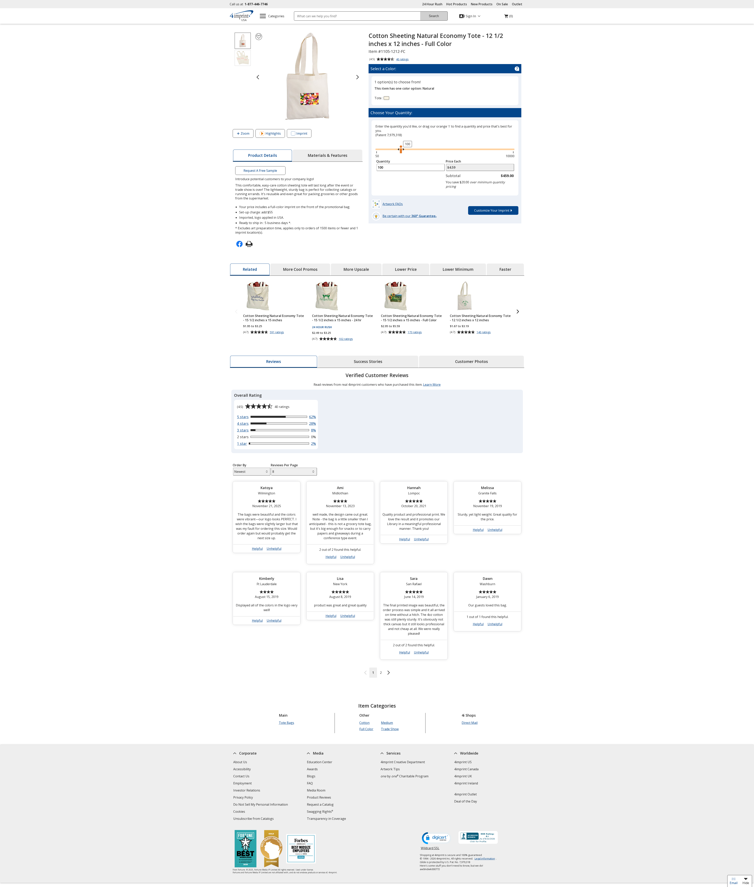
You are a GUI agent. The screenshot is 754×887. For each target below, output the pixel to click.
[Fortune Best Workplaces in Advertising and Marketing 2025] (245, 849)
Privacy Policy (243, 798)
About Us (240, 762)
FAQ (310, 783)
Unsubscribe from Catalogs (254, 819)
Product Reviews (319, 797)
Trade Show (390, 729)
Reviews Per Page (284, 465)
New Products (481, 4)
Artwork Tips (390, 769)
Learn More (432, 384)
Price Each (453, 161)
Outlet (518, 4)
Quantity (383, 161)
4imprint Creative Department (403, 762)
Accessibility (242, 769)
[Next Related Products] (518, 312)
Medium (387, 723)
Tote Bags (286, 723)
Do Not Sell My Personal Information (261, 805)
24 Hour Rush (432, 4)
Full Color (366, 729)
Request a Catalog (320, 804)
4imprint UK (463, 776)
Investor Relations (247, 790)
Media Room (316, 790)
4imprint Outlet (465, 794)
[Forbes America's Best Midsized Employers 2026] (301, 849)
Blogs (311, 776)
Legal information (485, 858)
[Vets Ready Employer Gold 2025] (271, 849)
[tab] (262, 156)
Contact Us (241, 776)
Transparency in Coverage (327, 819)
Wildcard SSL (430, 849)
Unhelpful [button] (274, 548)
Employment (242, 783)
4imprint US (463, 762)
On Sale (502, 4)
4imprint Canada (466, 769)
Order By (239, 465)
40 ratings (403, 59)
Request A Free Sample (260, 170)
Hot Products (456, 4)
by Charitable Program (404, 776)
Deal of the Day (465, 801)
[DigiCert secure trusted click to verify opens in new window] (437, 838)
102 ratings (346, 339)
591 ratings (277, 332)
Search (434, 16)
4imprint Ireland (466, 783)
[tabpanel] (377, 525)
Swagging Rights (320, 811)
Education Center (319, 762)
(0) (508, 17)
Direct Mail (470, 723)
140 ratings (484, 332)
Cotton (364, 723)
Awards (312, 769)
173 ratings (415, 332)
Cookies (239, 812)
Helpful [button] (257, 548)
